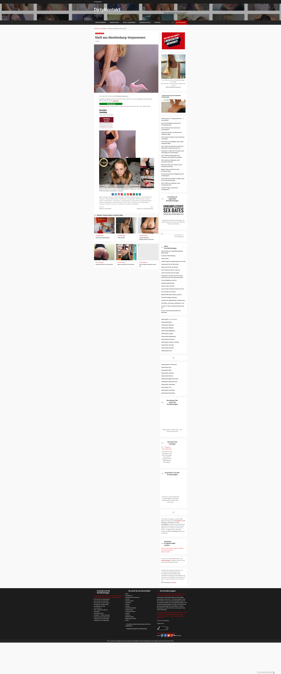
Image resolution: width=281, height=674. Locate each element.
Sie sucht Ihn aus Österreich (101, 601)
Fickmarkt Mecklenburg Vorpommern (133, 197)
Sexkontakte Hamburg (167, 325)
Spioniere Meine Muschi (167, 283)
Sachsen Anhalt (129, 600)
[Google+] (122, 194)
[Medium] (137, 194)
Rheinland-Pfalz (129, 616)
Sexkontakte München (167, 328)
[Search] (172, 22)
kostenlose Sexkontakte (117, 202)
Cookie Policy (160, 623)
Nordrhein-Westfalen (130, 608)
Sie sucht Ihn (114, 204)
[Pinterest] (131, 194)
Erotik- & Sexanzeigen (129, 22)
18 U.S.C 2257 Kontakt (163, 620)
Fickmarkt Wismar (108, 200)
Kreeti (164, 641)
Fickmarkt (111, 197)
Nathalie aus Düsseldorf (105, 207)
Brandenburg (128, 595)
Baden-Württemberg (130, 618)
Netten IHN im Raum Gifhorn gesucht (171, 294)
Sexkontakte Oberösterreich (169, 381)
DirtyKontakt (107, 9)
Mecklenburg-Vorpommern (132, 597)
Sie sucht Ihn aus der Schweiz (101, 602)
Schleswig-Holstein (130, 611)
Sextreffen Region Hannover (169, 297)
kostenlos (173, 582)
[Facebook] (113, 194)
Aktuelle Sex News (99, 613)
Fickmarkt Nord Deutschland (112, 198)
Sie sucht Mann (121, 204)
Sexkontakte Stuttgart (167, 345)
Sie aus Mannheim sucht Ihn (169, 280)
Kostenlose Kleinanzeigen (145, 200)
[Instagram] (119, 194)
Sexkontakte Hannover (167, 348)
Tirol (170, 387)
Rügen (125, 202)
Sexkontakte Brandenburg (168, 336)
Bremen (127, 613)
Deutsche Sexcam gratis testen (102, 616)
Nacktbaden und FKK (99, 606)
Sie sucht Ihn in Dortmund (168, 291)
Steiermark (172, 384)
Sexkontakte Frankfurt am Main (170, 342)
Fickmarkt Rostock (123, 198)
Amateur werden (165, 551)
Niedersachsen (129, 609)
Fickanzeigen (103, 28)
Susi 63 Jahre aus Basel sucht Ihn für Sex (172, 289)
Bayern (127, 620)
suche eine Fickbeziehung (104, 225)
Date (174, 558)
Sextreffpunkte (114, 22)
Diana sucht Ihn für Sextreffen (126, 252)
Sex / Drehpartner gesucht (101, 609)
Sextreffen (108, 204)
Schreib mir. (116, 100)
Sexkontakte (135, 202)
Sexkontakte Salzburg (167, 373)
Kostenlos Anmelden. (104, 106)
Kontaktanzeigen (100, 22)
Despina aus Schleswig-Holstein (145, 207)
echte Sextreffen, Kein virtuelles (170, 273)
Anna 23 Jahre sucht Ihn (167, 286)
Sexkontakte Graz (166, 367)
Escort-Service (97, 608)
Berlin (126, 593)
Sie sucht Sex (128, 204)
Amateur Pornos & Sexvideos (101, 618)
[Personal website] (140, 194)
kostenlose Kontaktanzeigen (105, 202)
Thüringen (128, 602)
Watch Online (182, 22)
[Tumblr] (134, 194)
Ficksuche (157, 22)
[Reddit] (128, 194)
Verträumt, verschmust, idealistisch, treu (172, 303)
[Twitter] (116, 194)
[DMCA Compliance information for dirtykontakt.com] (162, 628)
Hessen (127, 604)
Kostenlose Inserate (135, 200)
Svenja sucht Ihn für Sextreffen (104, 252)
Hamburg (127, 615)
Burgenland (172, 393)
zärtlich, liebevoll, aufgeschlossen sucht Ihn (148, 225)
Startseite (96, 28)
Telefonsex (96, 611)
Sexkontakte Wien (166, 370)
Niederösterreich (173, 378)
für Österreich (169, 364)
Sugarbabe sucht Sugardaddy (101, 620)
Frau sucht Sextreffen (125, 200)
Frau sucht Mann (116, 200)
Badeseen (178, 520)
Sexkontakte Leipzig (167, 333)
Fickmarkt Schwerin (140, 198)
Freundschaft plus (144, 22)
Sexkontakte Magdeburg (168, 330)
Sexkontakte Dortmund (167, 339)
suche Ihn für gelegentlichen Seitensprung (173, 300)
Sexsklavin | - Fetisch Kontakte (102, 615)
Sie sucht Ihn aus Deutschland (101, 599)
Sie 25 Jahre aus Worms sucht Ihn (148, 252)
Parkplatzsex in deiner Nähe (101, 604)
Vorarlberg (172, 390)
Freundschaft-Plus (176, 118)
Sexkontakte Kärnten (167, 376)
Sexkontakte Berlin (166, 322)
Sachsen (127, 599)
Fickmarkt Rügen (131, 198)
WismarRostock (135, 204)
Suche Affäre (126, 225)
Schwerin (129, 202)
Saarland (127, 606)
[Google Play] (125, 194)
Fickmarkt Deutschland (119, 197)
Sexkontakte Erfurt (166, 350)
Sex (175, 81)
